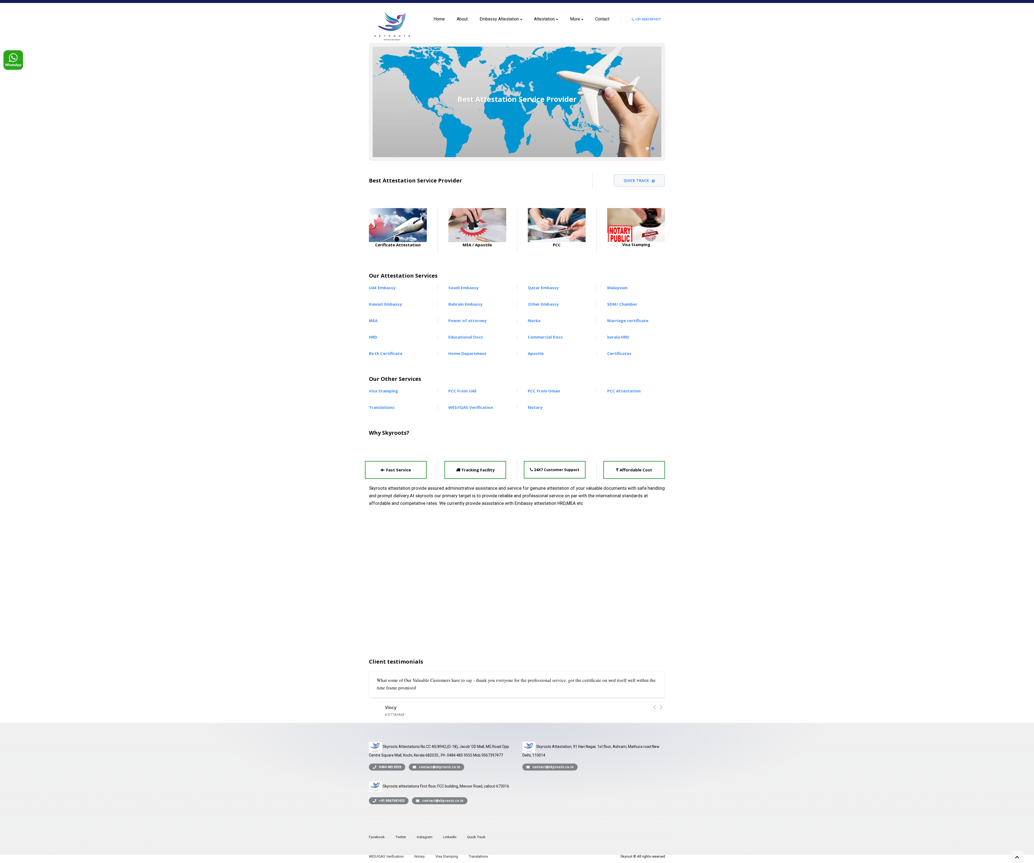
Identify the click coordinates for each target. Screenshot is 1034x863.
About (462, 19)
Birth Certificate (385, 353)
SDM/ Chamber (622, 304)
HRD (373, 337)
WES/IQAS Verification (470, 407)
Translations (381, 407)
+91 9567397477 (647, 19)
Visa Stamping (383, 390)
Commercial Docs (545, 337)
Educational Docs (465, 337)
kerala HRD (618, 337)
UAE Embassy (382, 287)
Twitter (401, 837)
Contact (602, 19)
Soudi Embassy (463, 287)
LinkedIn (449, 837)
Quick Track (476, 837)
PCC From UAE (462, 390)
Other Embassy (543, 304)
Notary (535, 407)
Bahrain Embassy (465, 304)
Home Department (467, 353)
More (575, 19)
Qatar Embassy (543, 287)
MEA (373, 320)
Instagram (424, 837)
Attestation (544, 19)
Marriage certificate (627, 320)
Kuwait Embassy (385, 304)
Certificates (619, 353)
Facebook (377, 837)
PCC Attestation (624, 390)
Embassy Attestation (499, 19)
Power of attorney (467, 320)
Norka (534, 320)
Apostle (536, 353)
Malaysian (617, 287)
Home (439, 19)
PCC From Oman (544, 390)
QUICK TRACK (636, 180)
